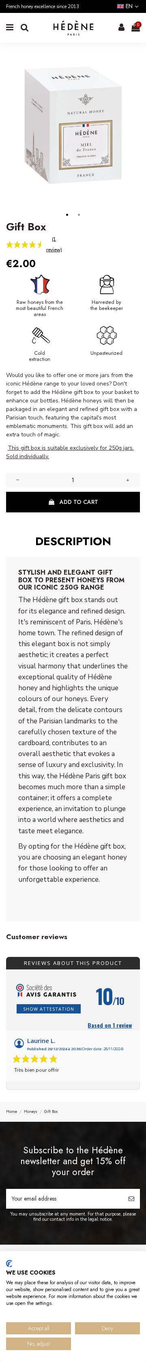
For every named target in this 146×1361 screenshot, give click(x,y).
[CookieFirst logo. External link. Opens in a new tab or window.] (9, 1263)
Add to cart (79, 502)
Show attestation (48, 1009)
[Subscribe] (131, 1199)
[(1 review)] (19, 244)
